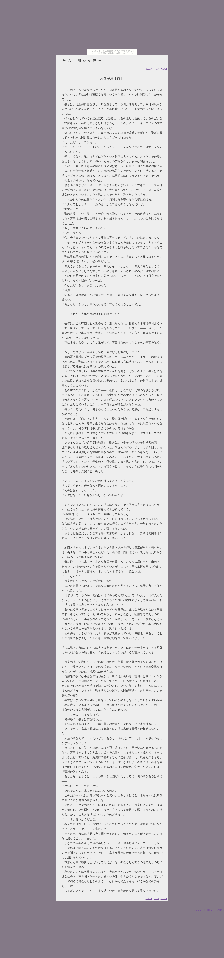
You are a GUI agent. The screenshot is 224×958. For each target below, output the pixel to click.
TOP (156, 68)
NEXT (164, 68)
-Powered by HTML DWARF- (209, 910)
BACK (149, 68)
